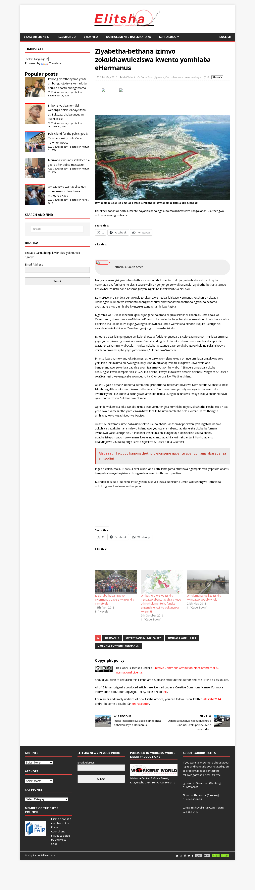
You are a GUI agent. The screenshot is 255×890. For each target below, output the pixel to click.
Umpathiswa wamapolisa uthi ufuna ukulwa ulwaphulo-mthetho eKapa (67, 191)
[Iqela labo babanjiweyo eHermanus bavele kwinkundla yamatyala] (116, 582)
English (225, 37)
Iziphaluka (167, 37)
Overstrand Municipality (143, 638)
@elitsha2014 (212, 699)
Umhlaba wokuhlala (182, 638)
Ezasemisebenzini (37, 37)
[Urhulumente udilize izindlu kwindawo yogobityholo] (208, 582)
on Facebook (140, 704)
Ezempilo (91, 37)
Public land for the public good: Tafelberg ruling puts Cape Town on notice (68, 138)
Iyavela (159, 77)
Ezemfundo (67, 37)
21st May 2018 (108, 77)
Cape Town (147, 77)
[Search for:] (57, 229)
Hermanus (112, 638)
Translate (55, 63)
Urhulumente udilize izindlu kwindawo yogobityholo (204, 597)
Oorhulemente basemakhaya (128, 37)
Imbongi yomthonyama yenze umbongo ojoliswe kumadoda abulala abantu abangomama (67, 83)
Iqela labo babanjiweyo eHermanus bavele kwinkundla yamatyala (114, 599)
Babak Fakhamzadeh (44, 855)
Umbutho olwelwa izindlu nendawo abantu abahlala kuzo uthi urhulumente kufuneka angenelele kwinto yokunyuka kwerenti (161, 603)
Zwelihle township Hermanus (118, 645)
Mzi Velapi (129, 77)
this (165, 692)
